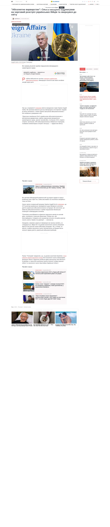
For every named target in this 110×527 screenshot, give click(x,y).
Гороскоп (98, 4)
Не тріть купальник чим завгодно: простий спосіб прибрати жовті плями (88, 131)
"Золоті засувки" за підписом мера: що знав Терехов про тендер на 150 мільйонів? (88, 107)
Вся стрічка (82, 72)
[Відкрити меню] (12, 1)
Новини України (38, 270)
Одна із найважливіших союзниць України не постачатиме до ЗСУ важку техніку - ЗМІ (50, 187)
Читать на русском (16, 21)
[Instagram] (92, 1)
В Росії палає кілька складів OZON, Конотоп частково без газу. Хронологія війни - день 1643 (88, 98)
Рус (98, 1)
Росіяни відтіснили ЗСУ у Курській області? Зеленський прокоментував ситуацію (50, 272)
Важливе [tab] (96, 69)
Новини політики (38, 184)
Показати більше (87, 181)
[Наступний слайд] (99, 4)
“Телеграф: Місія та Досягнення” (78, 4)
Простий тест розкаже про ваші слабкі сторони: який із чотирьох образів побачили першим (88, 115)
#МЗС (15, 307)
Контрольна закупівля (42, 4)
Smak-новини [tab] (89, 69)
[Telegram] (87, 1)
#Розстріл (20, 307)
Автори (92, 4)
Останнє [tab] (82, 69)
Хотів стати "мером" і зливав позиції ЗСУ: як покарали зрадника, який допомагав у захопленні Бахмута (49, 285)
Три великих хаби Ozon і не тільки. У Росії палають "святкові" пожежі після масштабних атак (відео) (87, 78)
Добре (61, 7)
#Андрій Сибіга (27, 307)
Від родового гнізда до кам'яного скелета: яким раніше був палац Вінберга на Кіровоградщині (88, 156)
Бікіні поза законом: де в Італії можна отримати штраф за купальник (88, 123)
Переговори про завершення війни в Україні (23, 4)
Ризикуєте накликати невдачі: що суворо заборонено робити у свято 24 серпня (89, 140)
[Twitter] (91, 1)
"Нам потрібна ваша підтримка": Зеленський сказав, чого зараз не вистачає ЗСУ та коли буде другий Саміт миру (50, 297)
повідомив (38, 108)
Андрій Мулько (17, 18)
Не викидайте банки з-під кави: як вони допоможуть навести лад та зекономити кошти (89, 148)
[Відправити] (26, 2)
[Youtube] (89, 2)
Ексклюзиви (54, 4)
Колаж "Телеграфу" (27, 62)
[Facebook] (83, 1)
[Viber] (85, 1)
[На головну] (55, 1)
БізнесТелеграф (63, 4)
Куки (56, 7)
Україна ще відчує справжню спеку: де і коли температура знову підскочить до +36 (88, 164)
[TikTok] (94, 2)
